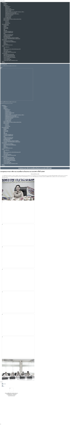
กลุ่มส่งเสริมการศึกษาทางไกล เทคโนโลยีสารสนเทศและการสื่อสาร (14, 11)
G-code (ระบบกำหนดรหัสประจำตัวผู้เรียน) (9, 57)
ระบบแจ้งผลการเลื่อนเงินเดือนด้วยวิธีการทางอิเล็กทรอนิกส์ (12, 38)
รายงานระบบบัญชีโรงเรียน (7, 59)
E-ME (4, 29)
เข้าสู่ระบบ (3, 62)
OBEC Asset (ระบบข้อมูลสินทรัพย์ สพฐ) (9, 55)
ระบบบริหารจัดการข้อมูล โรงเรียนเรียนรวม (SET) (11, 60)
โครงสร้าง (5, 4)
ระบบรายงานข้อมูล (4, 53)
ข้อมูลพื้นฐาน (4, 2)
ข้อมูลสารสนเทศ (4, 39)
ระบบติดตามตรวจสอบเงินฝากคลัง (8, 34)
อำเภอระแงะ (7, 124)
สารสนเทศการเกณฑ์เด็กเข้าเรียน (8, 32)
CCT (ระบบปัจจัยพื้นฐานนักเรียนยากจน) (9, 56)
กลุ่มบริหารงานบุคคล (8, 10)
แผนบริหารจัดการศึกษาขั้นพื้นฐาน (8, 40)
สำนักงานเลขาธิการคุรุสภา (7, 51)
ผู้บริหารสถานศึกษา (6, 123)
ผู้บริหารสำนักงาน (7, 6)
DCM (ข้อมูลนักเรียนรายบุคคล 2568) (9, 54)
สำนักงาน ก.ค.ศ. (6, 153)
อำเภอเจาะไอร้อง (7, 23)
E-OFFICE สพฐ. (6, 27)
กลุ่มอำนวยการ (7, 7)
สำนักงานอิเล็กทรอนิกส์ (5, 24)
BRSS (4, 33)
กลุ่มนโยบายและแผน (8, 8)
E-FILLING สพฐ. (6, 28)
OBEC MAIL (5, 30)
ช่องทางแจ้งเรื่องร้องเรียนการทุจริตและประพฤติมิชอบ (11, 37)
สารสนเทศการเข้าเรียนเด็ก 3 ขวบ (8, 31)
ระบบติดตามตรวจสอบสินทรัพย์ (8, 35)
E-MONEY (5, 26)
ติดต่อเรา (3, 61)
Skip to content (2, 0)
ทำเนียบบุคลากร (6, 5)
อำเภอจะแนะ (7, 22)
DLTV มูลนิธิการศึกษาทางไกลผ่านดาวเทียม (10, 52)
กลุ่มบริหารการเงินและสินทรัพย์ (9, 9)
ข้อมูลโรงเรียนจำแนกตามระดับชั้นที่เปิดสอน (10, 41)
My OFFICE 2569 (6, 25)
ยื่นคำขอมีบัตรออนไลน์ (7, 36)
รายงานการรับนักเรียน (7, 58)
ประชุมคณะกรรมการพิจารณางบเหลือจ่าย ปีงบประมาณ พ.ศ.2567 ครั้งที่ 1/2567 (35, 168)
